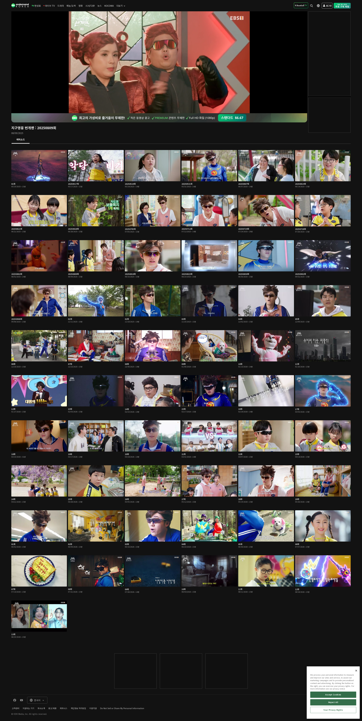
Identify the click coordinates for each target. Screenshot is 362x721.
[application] (159, 62)
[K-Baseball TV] (301, 5)
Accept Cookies (333, 694)
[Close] (356, 671)
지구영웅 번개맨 (22, 127)
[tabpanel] (181, 396)
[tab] (21, 140)
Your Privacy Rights (333, 710)
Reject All (333, 702)
